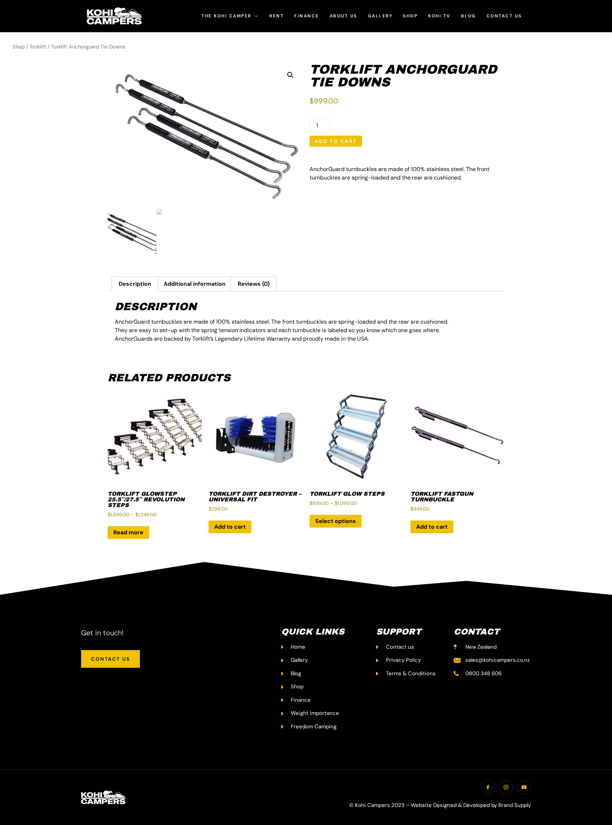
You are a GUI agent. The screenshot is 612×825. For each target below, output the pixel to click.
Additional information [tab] (195, 284)
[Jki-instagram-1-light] (506, 787)
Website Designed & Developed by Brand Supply (471, 805)
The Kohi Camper (226, 16)
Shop (410, 16)
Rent (277, 16)
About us (343, 16)
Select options (335, 521)
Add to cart (335, 141)
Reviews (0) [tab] (254, 284)
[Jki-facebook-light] (488, 787)
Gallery (380, 16)
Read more (128, 532)
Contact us (504, 16)
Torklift (38, 46)
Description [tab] (135, 284)
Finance (306, 16)
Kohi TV (439, 16)
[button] (290, 75)
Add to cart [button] (230, 526)
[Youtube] (524, 787)
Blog (468, 16)
